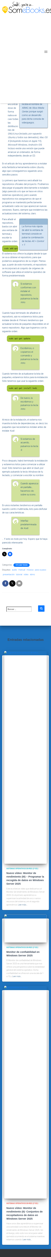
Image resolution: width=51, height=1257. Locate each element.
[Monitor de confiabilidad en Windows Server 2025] (25, 928)
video (26, 574)
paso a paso (40, 570)
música (30, 570)
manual (21, 570)
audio (14, 570)
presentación (9, 574)
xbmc (32, 574)
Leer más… (22, 905)
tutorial (19, 574)
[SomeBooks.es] (22, 51)
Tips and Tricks (21, 565)
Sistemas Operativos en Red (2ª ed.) (22, 869)
